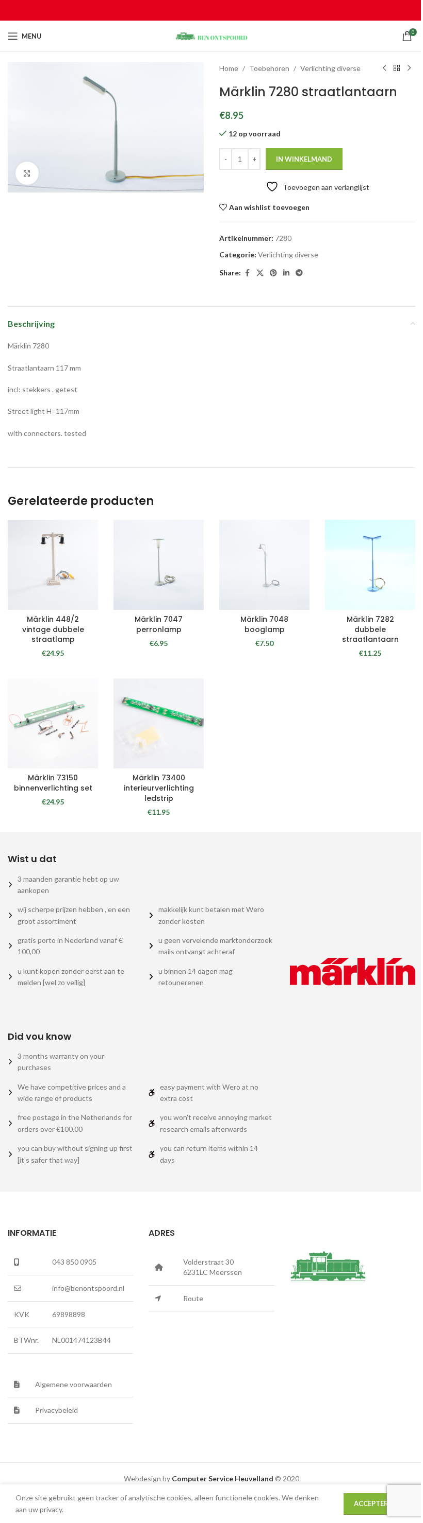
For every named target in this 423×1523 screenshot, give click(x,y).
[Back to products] (397, 68)
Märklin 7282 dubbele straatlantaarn (370, 629)
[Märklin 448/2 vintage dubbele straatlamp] (53, 565)
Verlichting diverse (330, 68)
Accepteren (375, 1503)
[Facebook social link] (247, 273)
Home (228, 68)
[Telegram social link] (299, 273)
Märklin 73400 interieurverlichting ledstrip (159, 788)
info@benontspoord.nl (88, 1288)
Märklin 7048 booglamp (264, 624)
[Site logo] (211, 35)
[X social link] (260, 273)
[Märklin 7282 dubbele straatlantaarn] (370, 565)
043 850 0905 (74, 1261)
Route (193, 1298)
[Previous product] (384, 68)
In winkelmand (304, 159)
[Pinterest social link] (273, 273)
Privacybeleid (56, 1410)
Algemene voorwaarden (73, 1384)
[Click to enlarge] (27, 173)
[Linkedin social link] (286, 273)
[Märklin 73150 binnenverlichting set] (53, 723)
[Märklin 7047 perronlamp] (158, 565)
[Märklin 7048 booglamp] (264, 565)
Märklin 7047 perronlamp (159, 624)
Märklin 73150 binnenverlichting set (53, 783)
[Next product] (409, 68)
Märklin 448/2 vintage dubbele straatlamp (53, 629)
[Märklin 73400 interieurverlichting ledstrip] (158, 723)
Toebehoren (269, 68)
